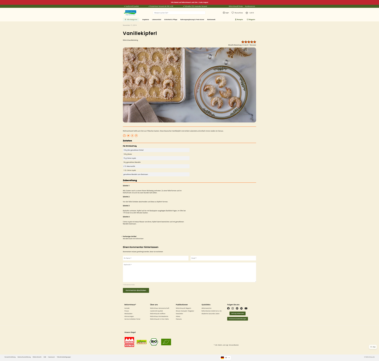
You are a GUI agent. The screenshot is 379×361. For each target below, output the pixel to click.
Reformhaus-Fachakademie (159, 316)
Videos (178, 316)
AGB (45, 357)
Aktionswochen (207, 308)
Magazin (252, 19)
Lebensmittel (156, 19)
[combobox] (179, 13)
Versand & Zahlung (9, 357)
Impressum (51, 357)
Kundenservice (250, 6)
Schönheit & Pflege (170, 19)
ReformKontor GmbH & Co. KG (211, 311)
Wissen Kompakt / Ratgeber (185, 311)
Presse (126, 311)
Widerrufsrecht (37, 357)
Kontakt (126, 308)
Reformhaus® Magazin (183, 308)
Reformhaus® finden (236, 6)
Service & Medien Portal (132, 319)
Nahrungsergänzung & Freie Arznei (192, 19)
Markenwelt (211, 19)
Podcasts (179, 319)
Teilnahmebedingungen (64, 357)
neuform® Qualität (132, 6)
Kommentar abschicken (136, 290)
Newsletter (179, 314)
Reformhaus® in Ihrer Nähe (159, 319)
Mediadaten (128, 314)
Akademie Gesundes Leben (211, 314)
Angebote (145, 19)
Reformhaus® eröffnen (157, 314)
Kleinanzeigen (129, 316)
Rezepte (240, 19)
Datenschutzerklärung (24, 357)
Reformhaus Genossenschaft (159, 308)
